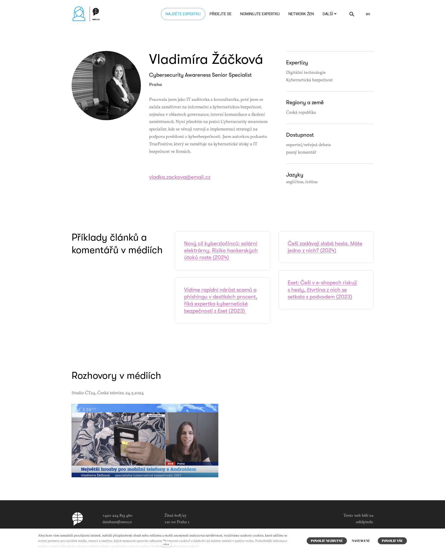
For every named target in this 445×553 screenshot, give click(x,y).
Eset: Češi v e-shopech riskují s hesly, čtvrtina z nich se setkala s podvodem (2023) (322, 289)
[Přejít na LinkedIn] (106, 131)
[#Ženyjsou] (87, 14)
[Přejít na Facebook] (231, 517)
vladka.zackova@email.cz (179, 177)
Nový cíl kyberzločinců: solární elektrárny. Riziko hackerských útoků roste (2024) (221, 250)
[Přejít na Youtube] (265, 517)
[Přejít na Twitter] (282, 517)
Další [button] (328, 14)
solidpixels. (364, 521)
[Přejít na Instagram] (248, 517)
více (166, 544)
